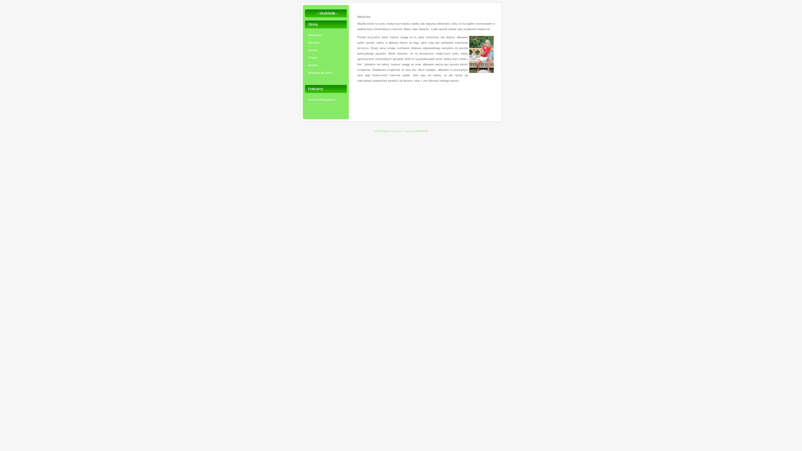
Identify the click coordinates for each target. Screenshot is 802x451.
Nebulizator (315, 35)
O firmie (313, 57)
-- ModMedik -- (327, 13)
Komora (312, 50)
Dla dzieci (314, 42)
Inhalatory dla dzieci (320, 72)
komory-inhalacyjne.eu (321, 99)
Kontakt (312, 65)
